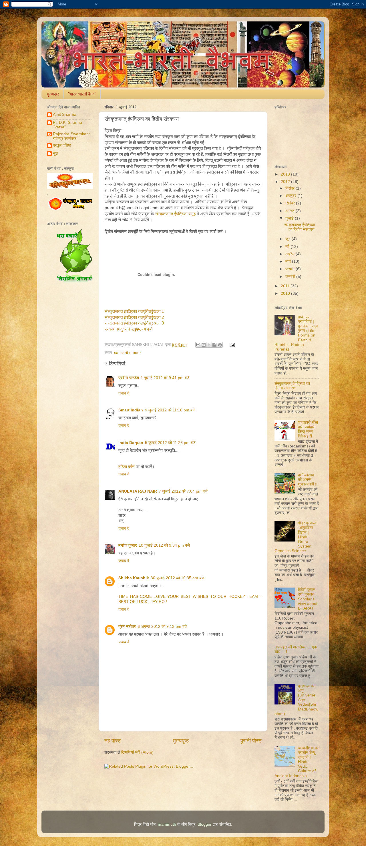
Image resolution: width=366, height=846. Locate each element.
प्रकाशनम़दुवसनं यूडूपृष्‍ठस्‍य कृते (128, 329)
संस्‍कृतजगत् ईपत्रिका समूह (175, 214)
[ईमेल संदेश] (231, 345)
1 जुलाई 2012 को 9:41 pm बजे (165, 378)
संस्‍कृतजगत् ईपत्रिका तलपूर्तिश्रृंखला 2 (134, 317)
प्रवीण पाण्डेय (128, 378)
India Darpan (130, 443)
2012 (286, 182)
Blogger (205, 824)
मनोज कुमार (127, 545)
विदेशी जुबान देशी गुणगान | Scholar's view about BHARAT (307, 599)
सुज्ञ (55, 153)
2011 (286, 286)
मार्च (288, 261)
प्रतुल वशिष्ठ (62, 145)
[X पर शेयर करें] (209, 345)
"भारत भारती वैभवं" (82, 93)
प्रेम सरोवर (127, 626)
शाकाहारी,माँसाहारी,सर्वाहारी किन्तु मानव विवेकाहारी (308, 429)
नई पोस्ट (112, 741)
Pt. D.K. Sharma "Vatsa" (67, 124)
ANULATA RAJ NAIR (137, 491)
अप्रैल (290, 254)
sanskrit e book (128, 353)
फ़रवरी (290, 269)
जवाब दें (123, 393)
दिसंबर (290, 188)
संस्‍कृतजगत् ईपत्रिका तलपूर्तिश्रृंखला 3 (134, 323)
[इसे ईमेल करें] (198, 345)
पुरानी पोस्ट (251, 741)
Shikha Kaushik (133, 578)
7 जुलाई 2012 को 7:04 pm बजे (183, 491)
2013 (286, 174)
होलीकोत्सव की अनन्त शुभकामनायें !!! (308, 479)
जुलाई (290, 218)
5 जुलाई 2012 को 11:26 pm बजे (170, 443)
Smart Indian (130, 410)
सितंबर (290, 203)
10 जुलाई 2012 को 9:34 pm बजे (164, 545)
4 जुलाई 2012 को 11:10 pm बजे (170, 410)
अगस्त (290, 211)
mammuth (167, 824)
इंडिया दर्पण (126, 467)
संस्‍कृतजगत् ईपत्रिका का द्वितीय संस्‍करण (299, 227)
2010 (286, 293)
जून (288, 239)
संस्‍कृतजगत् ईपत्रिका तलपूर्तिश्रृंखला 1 (134, 311)
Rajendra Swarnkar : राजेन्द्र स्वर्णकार (71, 136)
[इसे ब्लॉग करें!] (203, 345)
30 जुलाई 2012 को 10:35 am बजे (177, 578)
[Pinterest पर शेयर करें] (220, 345)
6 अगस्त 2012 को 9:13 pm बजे (162, 626)
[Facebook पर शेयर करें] (214, 345)
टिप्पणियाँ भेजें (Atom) (137, 752)
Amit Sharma (64, 114)
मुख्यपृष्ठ (53, 93)
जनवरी (290, 276)
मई (288, 246)
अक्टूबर (291, 196)
